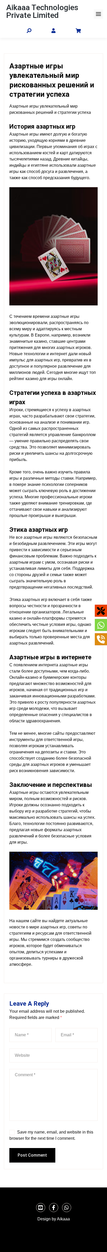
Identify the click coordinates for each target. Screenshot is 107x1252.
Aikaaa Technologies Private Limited (42, 11)
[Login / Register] (53, 31)
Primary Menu (98, 14)
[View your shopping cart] (78, 30)
